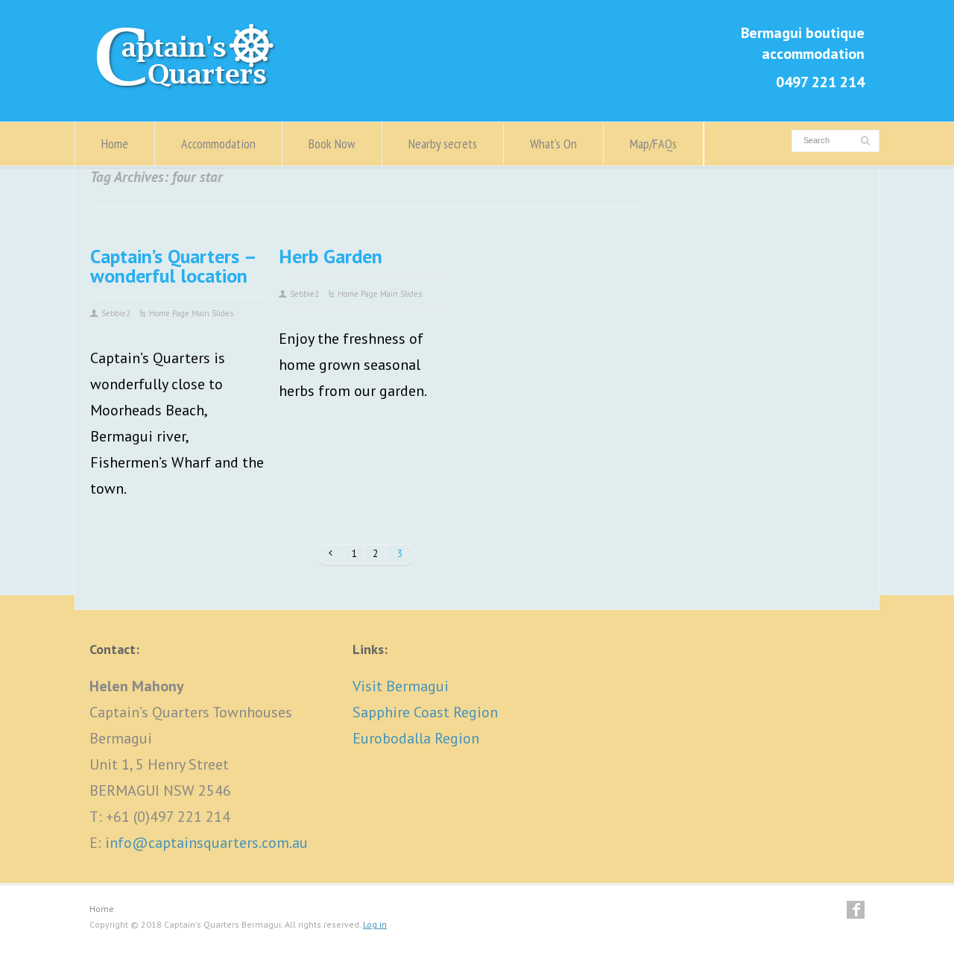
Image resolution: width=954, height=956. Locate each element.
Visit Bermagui (401, 686)
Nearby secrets (442, 143)
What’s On (553, 143)
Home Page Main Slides (191, 313)
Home (114, 143)
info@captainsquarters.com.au (206, 842)
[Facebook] (856, 910)
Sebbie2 (115, 313)
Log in (375, 924)
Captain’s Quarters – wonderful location (173, 266)
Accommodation (218, 143)
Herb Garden (330, 256)
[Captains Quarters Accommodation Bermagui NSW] (189, 89)
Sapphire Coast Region (425, 712)
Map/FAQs (653, 143)
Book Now (332, 143)
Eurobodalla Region (416, 738)
